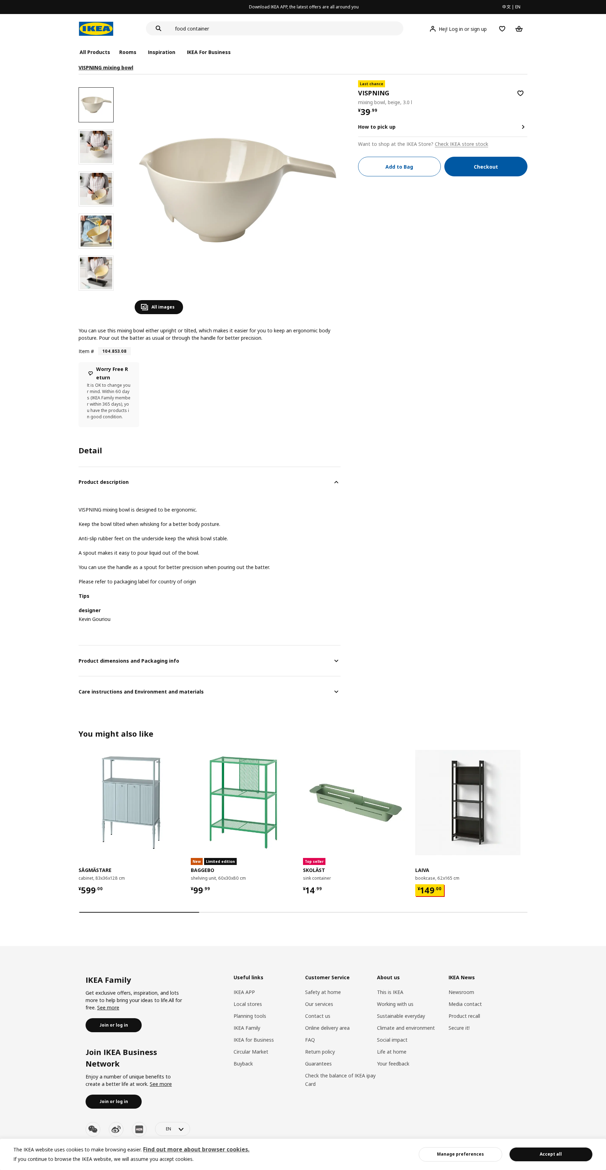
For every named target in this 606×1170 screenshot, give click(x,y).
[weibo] (116, 1129)
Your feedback (393, 1063)
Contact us (317, 1016)
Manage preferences (460, 1154)
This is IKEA (390, 992)
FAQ (310, 1039)
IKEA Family (247, 1027)
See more (108, 1007)
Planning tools (250, 1016)
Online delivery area (327, 1027)
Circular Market (251, 1051)
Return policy (320, 1051)
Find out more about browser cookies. (196, 1149)
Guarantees (318, 1063)
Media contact (465, 1004)
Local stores (248, 1004)
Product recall (464, 1016)
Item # (86, 351)
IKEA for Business (254, 1039)
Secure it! (459, 1027)
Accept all (551, 1154)
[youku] (139, 1129)
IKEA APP (244, 992)
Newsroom (461, 992)
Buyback (243, 1063)
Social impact (392, 1039)
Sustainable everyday (401, 1016)
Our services (319, 1004)
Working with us (395, 1004)
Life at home (391, 1051)
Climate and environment (406, 1027)
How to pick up (377, 126)
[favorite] (520, 93)
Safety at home (323, 992)
